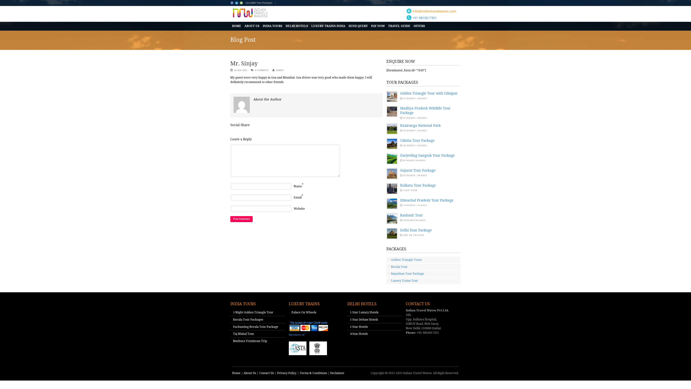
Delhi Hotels (297, 26)
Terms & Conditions (313, 373)
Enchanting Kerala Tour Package (255, 326)
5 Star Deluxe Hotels (364, 319)
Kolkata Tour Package (418, 185)
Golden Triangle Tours (406, 259)
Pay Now (378, 26)
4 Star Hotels (359, 334)
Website (299, 208)
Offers (419, 26)
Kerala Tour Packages (248, 319)
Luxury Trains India (328, 26)
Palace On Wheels (304, 312)
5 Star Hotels (359, 326)
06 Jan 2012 (240, 70)
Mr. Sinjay (244, 63)
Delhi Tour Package (416, 230)
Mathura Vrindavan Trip (250, 341)
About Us (251, 26)
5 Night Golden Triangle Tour (253, 312)
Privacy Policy (287, 373)
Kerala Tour (399, 267)
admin (280, 70)
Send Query (358, 26)
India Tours (272, 26)
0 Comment (262, 70)
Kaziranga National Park (420, 126)
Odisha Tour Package (417, 140)
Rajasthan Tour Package (407, 273)
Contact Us (266, 373)
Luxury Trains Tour (404, 280)
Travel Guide (399, 26)
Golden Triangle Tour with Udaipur (429, 93)
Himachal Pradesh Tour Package (426, 200)
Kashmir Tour (411, 215)
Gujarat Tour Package (417, 170)
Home (236, 26)
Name (298, 186)
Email (298, 197)
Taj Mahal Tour (243, 334)
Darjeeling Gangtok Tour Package (427, 155)
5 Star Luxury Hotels (364, 312)
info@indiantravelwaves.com (434, 11)
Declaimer (337, 373)
